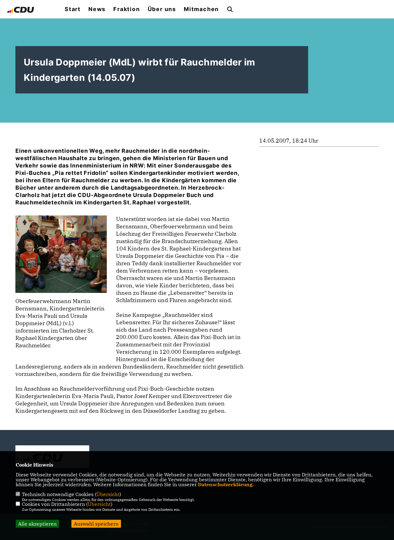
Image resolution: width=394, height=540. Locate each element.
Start (73, 9)
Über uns (162, 9)
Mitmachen (201, 9)
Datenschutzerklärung (225, 484)
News (97, 9)
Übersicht (107, 494)
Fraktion (126, 9)
